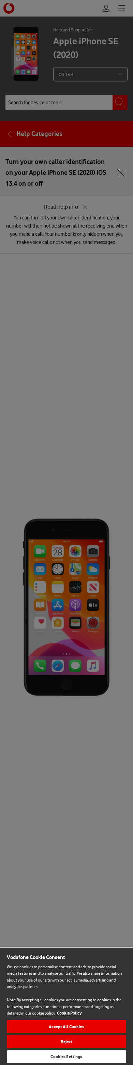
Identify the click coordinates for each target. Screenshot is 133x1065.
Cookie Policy (69, 1013)
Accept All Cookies (66, 1026)
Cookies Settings (66, 1056)
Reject (67, 1041)
